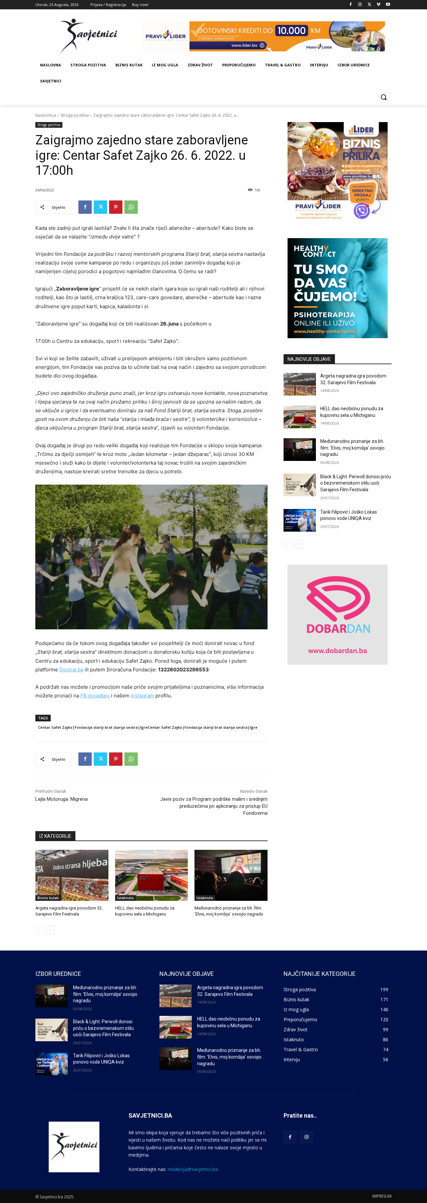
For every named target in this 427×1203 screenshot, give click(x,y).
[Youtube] (388, 5)
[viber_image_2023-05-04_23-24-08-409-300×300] (338, 172)
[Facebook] (351, 5)
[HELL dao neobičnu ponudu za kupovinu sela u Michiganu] (151, 875)
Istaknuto (125, 897)
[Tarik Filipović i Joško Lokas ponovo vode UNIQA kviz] (300, 520)
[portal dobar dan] (338, 615)
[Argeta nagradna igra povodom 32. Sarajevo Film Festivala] (71, 875)
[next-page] (50, 930)
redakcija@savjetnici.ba (193, 1169)
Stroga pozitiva (74, 115)
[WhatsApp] (131, 207)
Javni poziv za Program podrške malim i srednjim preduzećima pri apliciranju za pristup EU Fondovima (214, 806)
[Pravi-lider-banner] (267, 36)
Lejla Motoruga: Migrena (61, 799)
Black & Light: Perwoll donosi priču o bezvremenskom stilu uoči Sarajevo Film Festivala (355, 483)
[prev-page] (39, 930)
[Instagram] (360, 5)
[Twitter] (369, 5)
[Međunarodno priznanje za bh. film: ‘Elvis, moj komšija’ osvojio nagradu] (231, 875)
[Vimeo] (378, 5)
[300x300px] (338, 288)
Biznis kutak (48, 897)
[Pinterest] (115, 207)
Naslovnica (45, 115)
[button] (384, 97)
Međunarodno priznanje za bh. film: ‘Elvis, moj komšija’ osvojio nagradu (352, 448)
